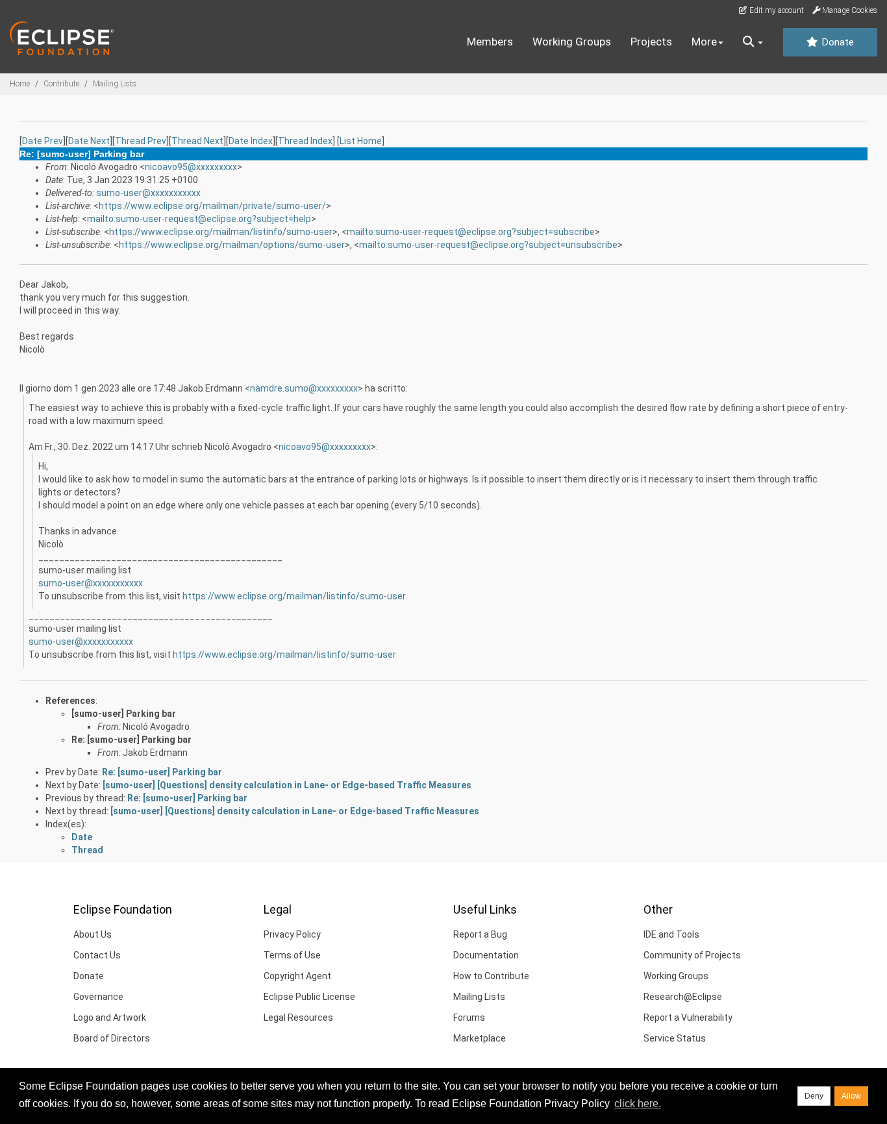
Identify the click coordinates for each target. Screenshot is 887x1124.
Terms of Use (292, 955)
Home (20, 83)
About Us (92, 934)
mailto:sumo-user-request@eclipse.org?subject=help (199, 219)
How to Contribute (491, 976)
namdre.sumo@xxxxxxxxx (304, 388)
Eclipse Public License (309, 997)
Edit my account (775, 10)
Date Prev (42, 141)
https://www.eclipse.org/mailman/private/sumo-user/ (212, 206)
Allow (851, 1096)
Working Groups (571, 41)
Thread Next (197, 141)
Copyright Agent (297, 976)
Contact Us (97, 955)
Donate (836, 42)
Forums (469, 1017)
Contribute (61, 83)
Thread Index (305, 141)
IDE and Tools (671, 934)
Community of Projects (692, 955)
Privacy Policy (292, 934)
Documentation (486, 955)
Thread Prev (140, 141)
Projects (651, 41)
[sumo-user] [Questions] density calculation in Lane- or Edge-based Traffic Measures (287, 785)
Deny (814, 1096)
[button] (753, 42)
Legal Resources (298, 1017)
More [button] (704, 41)
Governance (98, 997)
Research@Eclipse (682, 997)
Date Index (251, 141)
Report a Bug (480, 934)
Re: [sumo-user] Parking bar (131, 739)
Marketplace (479, 1038)
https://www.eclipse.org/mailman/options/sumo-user (232, 245)
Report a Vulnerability (687, 1017)
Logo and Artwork (109, 1017)
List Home (361, 141)
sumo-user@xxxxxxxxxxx (148, 193)
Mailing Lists (114, 83)
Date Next (89, 141)
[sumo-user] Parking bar (123, 713)
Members (490, 41)
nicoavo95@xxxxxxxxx (191, 167)
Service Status (674, 1038)
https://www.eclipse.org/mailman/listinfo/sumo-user (220, 232)
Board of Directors (111, 1038)
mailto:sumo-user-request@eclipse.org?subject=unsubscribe (488, 245)
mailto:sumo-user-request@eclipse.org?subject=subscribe (471, 232)
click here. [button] (637, 1103)
